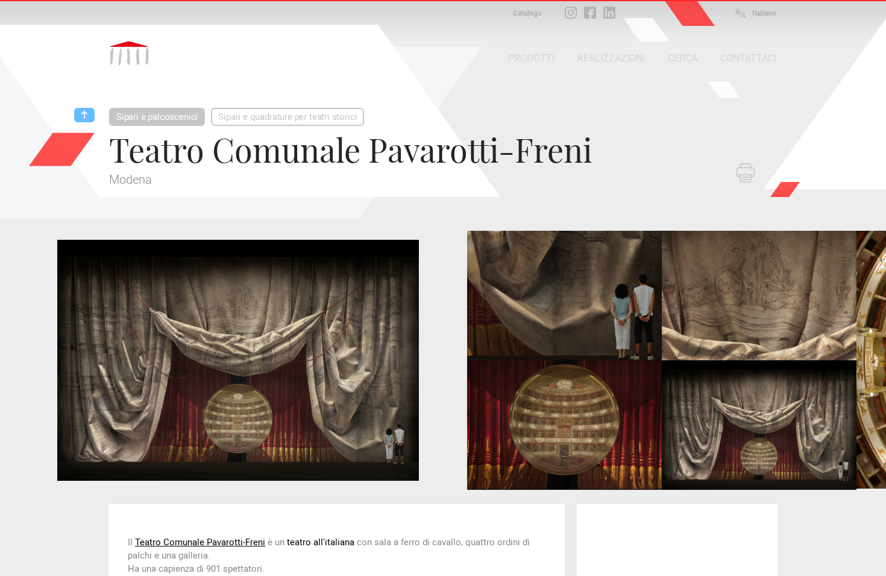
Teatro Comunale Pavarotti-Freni (200, 542)
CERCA (682, 58)
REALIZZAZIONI (611, 58)
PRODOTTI (531, 58)
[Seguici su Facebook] (590, 13)
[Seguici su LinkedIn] (609, 13)
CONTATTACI (748, 58)
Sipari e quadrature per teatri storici (287, 116)
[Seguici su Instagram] (571, 13)
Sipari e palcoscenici (157, 116)
